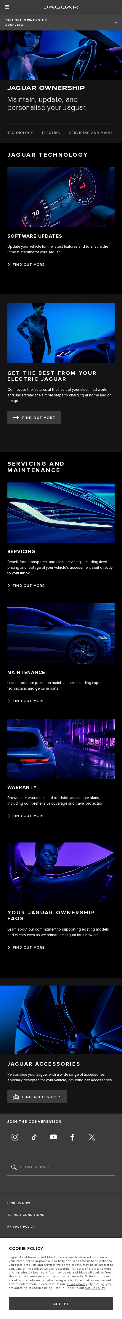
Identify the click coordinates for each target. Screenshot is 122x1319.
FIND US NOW (18, 1203)
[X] (91, 1137)
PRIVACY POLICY (21, 1227)
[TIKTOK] (34, 1137)
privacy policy (76, 1284)
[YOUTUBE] (53, 1137)
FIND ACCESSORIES (42, 1097)
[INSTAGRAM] (14, 1137)
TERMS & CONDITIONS (25, 1215)
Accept (61, 1304)
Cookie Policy (95, 1288)
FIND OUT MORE (38, 418)
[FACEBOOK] (72, 1137)
